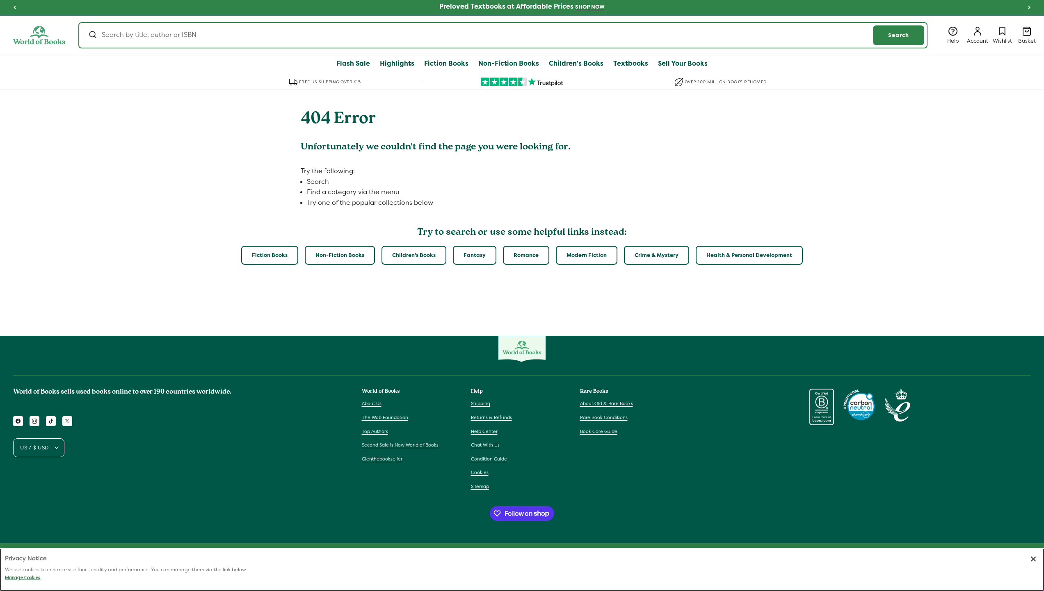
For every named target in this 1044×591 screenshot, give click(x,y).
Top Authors (375, 431)
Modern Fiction (587, 255)
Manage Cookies (22, 577)
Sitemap (480, 486)
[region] (522, 569)
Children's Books (414, 255)
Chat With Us (485, 444)
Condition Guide (489, 458)
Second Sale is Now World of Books (400, 444)
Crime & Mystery (656, 255)
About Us (372, 403)
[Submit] (92, 35)
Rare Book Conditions (604, 417)
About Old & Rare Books (606, 403)
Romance (526, 255)
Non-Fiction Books (339, 255)
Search (898, 35)
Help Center (484, 431)
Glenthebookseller (382, 458)
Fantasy (475, 255)
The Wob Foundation (385, 417)
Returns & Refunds (491, 417)
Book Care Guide (598, 431)
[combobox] (502, 35)
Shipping (480, 403)
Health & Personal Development (749, 255)
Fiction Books (270, 255)
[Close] (1033, 559)
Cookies (480, 472)
